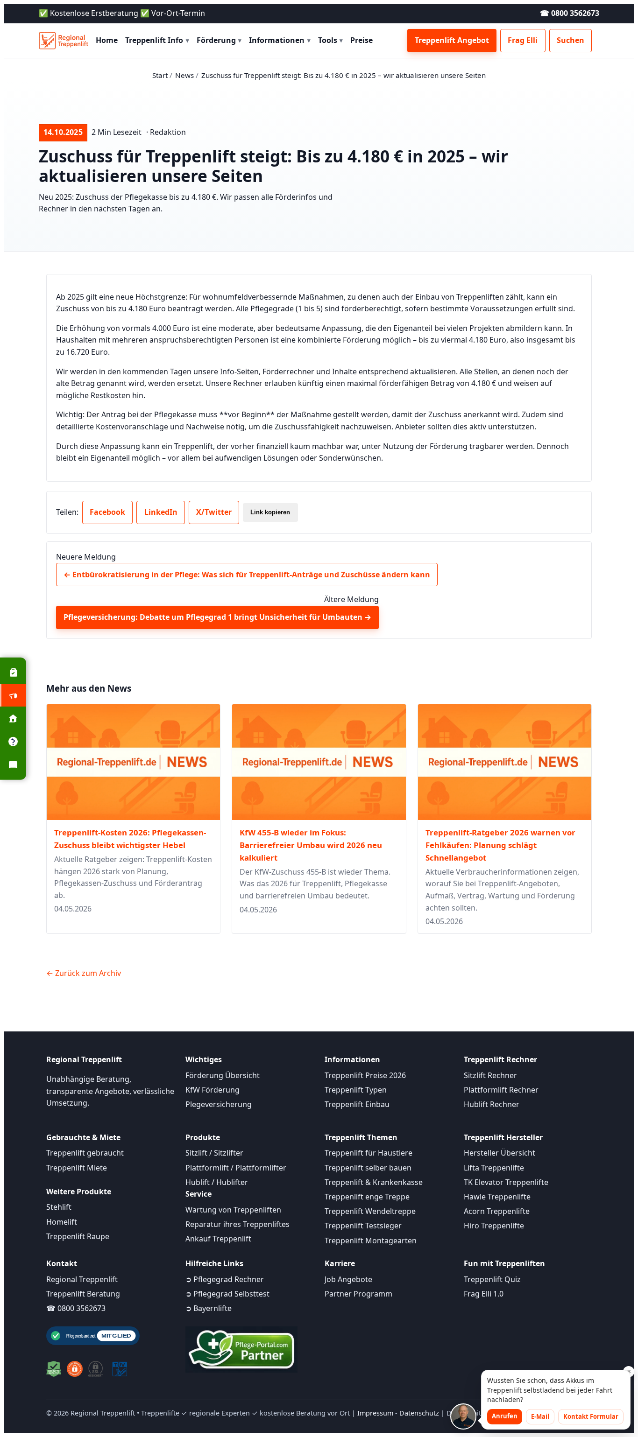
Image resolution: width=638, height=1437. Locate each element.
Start (160, 75)
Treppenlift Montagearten (371, 1240)
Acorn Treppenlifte (497, 1211)
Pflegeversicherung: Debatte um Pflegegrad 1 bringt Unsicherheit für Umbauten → (217, 617)
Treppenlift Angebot (452, 40)
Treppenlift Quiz (492, 1279)
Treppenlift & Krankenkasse (374, 1182)
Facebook (107, 512)
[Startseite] (63, 40)
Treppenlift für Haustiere (368, 1153)
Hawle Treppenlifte (497, 1197)
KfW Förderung (212, 1090)
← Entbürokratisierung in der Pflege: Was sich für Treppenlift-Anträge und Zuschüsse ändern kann (247, 574)
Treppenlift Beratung (83, 1294)
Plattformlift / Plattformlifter (235, 1168)
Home (107, 40)
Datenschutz (419, 1413)
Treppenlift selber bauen (368, 1168)
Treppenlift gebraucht (85, 1153)
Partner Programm (358, 1294)
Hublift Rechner (491, 1104)
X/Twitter (214, 512)
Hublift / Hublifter (216, 1182)
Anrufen (504, 1416)
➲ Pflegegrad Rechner (224, 1279)
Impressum (375, 1413)
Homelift (61, 1222)
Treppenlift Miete (76, 1168)
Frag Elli (523, 40)
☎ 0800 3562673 (569, 13)
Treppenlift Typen (356, 1090)
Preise (361, 40)
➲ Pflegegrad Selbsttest (227, 1294)
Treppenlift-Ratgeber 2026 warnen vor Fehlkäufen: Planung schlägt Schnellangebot (500, 845)
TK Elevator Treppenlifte (506, 1182)
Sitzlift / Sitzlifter (214, 1153)
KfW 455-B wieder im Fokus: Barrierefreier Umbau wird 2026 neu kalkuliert (311, 845)
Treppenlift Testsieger (363, 1225)
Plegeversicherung (218, 1104)
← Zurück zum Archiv (83, 973)
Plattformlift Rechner (501, 1090)
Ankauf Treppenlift (218, 1239)
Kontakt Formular (590, 1416)
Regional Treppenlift (82, 1279)
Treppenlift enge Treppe (367, 1197)
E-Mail (540, 1416)
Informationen (280, 40)
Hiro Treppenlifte (494, 1225)
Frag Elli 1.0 (483, 1294)
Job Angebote (348, 1279)
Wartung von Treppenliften (233, 1210)
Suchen (570, 40)
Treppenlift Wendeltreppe (370, 1211)
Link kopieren (270, 512)
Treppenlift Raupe (77, 1236)
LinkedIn (160, 512)
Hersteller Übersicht (499, 1153)
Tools (330, 40)
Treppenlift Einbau (357, 1104)
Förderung (219, 40)
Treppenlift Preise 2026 (365, 1075)
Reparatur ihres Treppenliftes (237, 1224)
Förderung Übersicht (222, 1075)
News (184, 75)
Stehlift (58, 1207)
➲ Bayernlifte (208, 1308)
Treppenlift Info (157, 40)
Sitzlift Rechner (490, 1075)
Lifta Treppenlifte (494, 1168)
